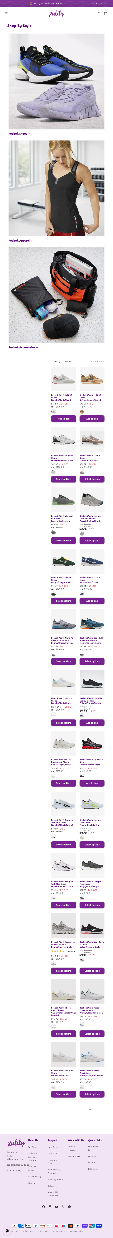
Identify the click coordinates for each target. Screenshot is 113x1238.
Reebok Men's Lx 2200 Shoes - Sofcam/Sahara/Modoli (90, 397)
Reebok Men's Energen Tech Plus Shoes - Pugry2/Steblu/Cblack (90, 518)
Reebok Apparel (19, 240)
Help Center (54, 1147)
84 (89, 1109)
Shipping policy (77, 1231)
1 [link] (58, 1109)
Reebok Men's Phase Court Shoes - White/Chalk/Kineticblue (91, 1073)
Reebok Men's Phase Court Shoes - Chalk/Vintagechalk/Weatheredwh (63, 1011)
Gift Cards (93, 1169)
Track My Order (52, 1161)
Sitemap (31, 1183)
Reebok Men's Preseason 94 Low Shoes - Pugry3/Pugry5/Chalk (63, 944)
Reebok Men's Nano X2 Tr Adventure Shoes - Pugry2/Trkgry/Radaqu (63, 640)
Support (52, 1140)
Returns (51, 1186)
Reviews (92, 1156)
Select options (63, 479)
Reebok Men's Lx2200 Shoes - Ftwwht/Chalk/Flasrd (61, 397)
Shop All (92, 1163)
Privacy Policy (34, 1176)
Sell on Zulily (74, 1156)
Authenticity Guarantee (54, 1171)
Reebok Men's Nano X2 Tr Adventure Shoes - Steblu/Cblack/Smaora (92, 640)
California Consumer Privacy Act (33, 1157)
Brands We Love (93, 1148)
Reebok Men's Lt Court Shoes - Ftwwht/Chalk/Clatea (62, 700)
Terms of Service (32, 1168)
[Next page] (97, 1109)
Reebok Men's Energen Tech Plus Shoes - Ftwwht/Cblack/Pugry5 (62, 822)
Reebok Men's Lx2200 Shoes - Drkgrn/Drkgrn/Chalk (61, 580)
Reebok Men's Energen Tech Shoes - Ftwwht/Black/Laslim (90, 822)
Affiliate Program (72, 1148)
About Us (33, 1140)
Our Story (32, 1147)
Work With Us (76, 1140)
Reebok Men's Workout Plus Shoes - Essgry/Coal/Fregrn (62, 518)
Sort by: (56, 361)
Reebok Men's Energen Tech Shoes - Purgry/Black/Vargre (90, 884)
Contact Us (53, 1153)
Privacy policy (44, 1231)
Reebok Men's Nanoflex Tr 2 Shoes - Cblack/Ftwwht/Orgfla (92, 944)
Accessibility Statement (54, 1194)
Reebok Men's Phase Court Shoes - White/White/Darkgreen (91, 1010)
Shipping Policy (55, 1179)
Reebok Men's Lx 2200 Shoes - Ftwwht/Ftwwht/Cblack (62, 458)
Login (94, 3)
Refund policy (29, 1231)
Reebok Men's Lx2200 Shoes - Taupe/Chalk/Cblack (90, 458)
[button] (6, 13)
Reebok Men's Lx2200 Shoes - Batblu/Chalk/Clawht (90, 580)
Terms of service (60, 1231)
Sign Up (103, 3)
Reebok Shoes (18, 133)
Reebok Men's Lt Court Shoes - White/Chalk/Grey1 (62, 1073)
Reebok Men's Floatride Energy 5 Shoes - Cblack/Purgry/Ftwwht (91, 700)
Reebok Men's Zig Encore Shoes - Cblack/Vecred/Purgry (91, 762)
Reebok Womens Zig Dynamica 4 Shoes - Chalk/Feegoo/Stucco (61, 762)
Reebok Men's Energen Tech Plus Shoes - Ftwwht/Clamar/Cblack (62, 884)
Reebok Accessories (22, 347)
